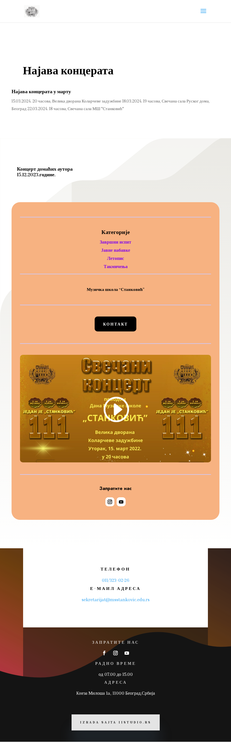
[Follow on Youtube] (121, 501)
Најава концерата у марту (41, 91)
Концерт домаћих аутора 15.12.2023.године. (45, 171)
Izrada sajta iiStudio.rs (115, 722)
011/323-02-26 (115, 580)
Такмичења (116, 266)
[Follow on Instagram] (109, 501)
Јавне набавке (115, 250)
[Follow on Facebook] (104, 653)
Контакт (115, 324)
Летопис (115, 258)
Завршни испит (115, 242)
